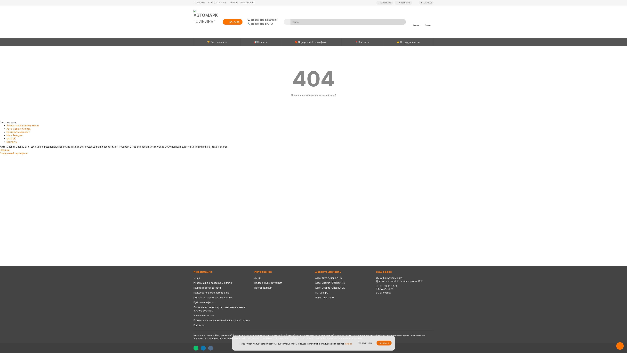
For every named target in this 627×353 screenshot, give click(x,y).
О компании (199, 2)
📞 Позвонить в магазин (262, 19)
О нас (196, 278)
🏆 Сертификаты (217, 42)
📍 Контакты (362, 42)
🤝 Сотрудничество (408, 42)
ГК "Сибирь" (322, 292)
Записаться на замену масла (23, 125)
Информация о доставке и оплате (212, 282)
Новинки (4, 150)
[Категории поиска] (287, 22)
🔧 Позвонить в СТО (260, 23)
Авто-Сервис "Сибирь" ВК (330, 287)
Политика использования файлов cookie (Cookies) (221, 320)
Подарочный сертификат (14, 153)
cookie (348, 343)
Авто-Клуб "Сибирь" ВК (328, 278)
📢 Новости (260, 42)
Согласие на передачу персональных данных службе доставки (219, 309)
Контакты (12, 141)
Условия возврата (203, 315)
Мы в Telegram (15, 135)
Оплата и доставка (217, 2)
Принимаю (384, 343)
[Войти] (416, 20)
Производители (263, 287)
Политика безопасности (242, 2)
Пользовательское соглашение (211, 292)
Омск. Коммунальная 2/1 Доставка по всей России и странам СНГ (399, 280)
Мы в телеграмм (324, 297)
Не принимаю (365, 343)
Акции (257, 278)
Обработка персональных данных (212, 297)
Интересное (263, 271)
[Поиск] (402, 22)
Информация (202, 271)
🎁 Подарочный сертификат (311, 42)
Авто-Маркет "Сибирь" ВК (330, 282)
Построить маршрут (18, 132)
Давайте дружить (328, 271)
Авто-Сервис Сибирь (19, 128)
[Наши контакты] (620, 346)
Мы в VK (11, 138)
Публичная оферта (204, 302)
